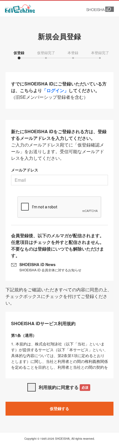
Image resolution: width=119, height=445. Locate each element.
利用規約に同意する (63, 387)
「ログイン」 (55, 90)
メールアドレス (24, 170)
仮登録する (59, 408)
